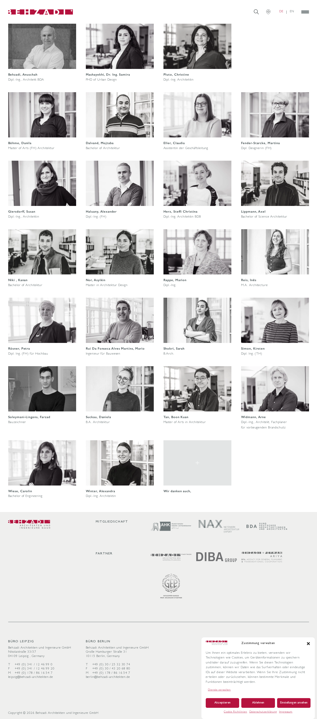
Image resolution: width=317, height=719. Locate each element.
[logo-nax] (219, 526)
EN (292, 11)
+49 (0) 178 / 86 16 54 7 (34, 673)
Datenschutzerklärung (263, 712)
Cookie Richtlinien (235, 712)
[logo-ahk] (171, 526)
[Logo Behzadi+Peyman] (262, 557)
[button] (308, 643)
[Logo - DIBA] (216, 557)
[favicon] (40, 12)
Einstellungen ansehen (294, 703)
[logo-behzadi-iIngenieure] (29, 524)
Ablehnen (258, 703)
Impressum (285, 712)
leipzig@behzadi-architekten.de (30, 677)
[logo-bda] (266, 526)
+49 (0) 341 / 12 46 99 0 (34, 664)
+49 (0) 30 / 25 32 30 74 (111, 664)
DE (281, 11)
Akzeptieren (222, 703)
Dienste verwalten (219, 690)
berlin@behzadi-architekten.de (108, 677)
